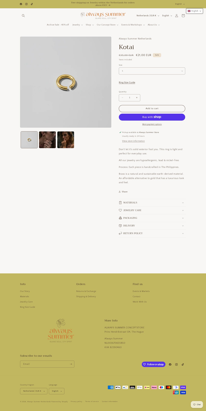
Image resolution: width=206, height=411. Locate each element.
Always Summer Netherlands (39, 402)
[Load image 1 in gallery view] (29, 139)
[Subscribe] (71, 364)
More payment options (152, 124)
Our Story (25, 291)
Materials (24, 296)
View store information (133, 141)
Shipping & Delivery (86, 296)
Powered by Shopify (59, 402)
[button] (23, 15)
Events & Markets (141, 291)
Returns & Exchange (86, 291)
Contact (136, 296)
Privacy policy (76, 401)
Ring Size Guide (127, 82)
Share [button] (125, 191)
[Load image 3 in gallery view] (65, 139)
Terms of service (92, 401)
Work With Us (140, 302)
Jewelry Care (26, 302)
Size (120, 65)
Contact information (110, 401)
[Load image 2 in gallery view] (47, 139)
